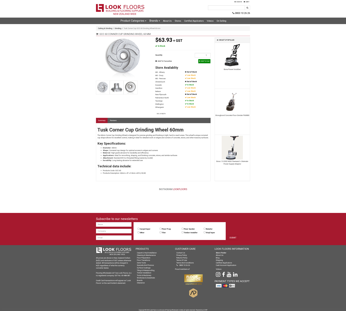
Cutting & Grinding (105, 28)
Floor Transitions (143, 260)
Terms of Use (181, 260)
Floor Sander (189, 229)
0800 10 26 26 (242, 13)
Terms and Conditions (185, 263)
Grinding (118, 28)
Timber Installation (144, 273)
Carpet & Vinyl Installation (147, 253)
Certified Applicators (194, 21)
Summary (101, 120)
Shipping (219, 260)
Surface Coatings (143, 268)
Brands (154, 20)
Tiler (164, 233)
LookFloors (180, 189)
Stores (178, 21)
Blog (217, 258)
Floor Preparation (143, 258)
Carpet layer (145, 229)
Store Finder (221, 253)
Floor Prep (166, 229)
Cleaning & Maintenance (146, 255)
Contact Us (180, 253)
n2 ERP (205, 310)
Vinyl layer (210, 233)
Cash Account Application (226, 265)
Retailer (209, 229)
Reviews (113, 120)
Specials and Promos (145, 265)
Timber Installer (191, 233)
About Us (167, 21)
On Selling (221, 21)
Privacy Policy (181, 255)
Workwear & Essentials (146, 278)
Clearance (141, 283)
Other (142, 233)
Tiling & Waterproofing (145, 270)
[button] (238, 2)
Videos (210, 21)
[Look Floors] (120, 10)
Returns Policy (181, 258)
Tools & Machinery (144, 275)
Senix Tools (141, 263)
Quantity (158, 55)
